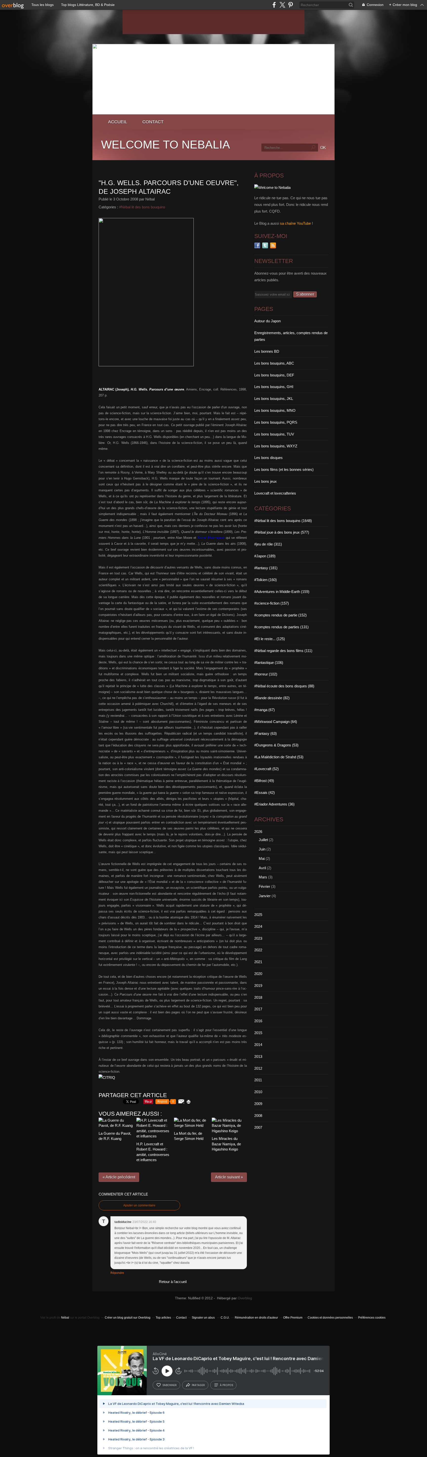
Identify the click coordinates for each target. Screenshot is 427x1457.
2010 (258, 1092)
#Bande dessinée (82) (272, 698)
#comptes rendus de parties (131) (281, 627)
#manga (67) (264, 710)
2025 (258, 915)
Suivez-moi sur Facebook (257, 245)
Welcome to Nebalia (165, 144)
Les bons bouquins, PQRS (275, 422)
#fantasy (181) (266, 568)
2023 (258, 938)
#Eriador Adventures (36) (274, 804)
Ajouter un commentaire (139, 1205)
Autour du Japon (267, 321)
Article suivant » (229, 1177)
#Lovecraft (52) (266, 769)
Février (264, 886)
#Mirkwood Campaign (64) (275, 721)
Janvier (265, 896)
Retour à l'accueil (173, 1282)
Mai (262, 858)
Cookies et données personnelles (330, 1317)
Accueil (117, 121)
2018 (258, 997)
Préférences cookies (371, 1317)
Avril (262, 868)
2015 (258, 1033)
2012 (258, 1068)
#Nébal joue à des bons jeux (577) (281, 532)
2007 (258, 1127)
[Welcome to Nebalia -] (213, 113)
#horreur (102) (265, 674)
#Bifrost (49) (264, 781)
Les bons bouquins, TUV (274, 434)
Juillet (263, 840)
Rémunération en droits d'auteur (256, 1317)
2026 (258, 831)
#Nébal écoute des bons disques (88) (284, 686)
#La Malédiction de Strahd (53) (278, 757)
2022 (258, 950)
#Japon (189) (265, 556)
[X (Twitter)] (282, 5)
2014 (258, 1045)
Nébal (65, 1317)
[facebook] (274, 5)
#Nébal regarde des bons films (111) (283, 651)
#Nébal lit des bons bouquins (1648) (283, 521)
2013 (258, 1056)
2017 (258, 1009)
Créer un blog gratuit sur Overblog (127, 1317)
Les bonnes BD (266, 351)
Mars (263, 877)
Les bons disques (268, 458)
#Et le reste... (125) (269, 639)
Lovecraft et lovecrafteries (275, 493)
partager (198, 1385)
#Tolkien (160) (265, 580)
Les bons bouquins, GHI (273, 387)
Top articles (163, 1317)
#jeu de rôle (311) (268, 544)
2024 (258, 926)
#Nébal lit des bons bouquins (142, 207)
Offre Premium (292, 1317)
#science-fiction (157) (271, 603)
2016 (258, 1021)
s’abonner (169, 1385)
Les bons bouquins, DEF (274, 375)
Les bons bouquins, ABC (274, 363)
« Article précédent (119, 1177)
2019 (258, 985)
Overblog (245, 1298)
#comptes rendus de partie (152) (280, 615)
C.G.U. (225, 1317)
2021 (258, 962)
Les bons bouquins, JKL (273, 398)
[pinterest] (290, 5)
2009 (258, 1104)
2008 (258, 1115)
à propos (226, 1385)
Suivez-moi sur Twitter (265, 245)
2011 (258, 1080)
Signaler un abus (203, 1317)
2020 (258, 974)
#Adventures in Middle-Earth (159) (281, 591)
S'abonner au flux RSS (273, 245)
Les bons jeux (265, 481)
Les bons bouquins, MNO (275, 410)
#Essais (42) (264, 792)
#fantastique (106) (268, 662)
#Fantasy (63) (265, 733)
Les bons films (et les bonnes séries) (284, 469)
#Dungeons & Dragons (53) (276, 745)
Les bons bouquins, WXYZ (275, 446)
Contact (153, 121)
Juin (262, 849)
